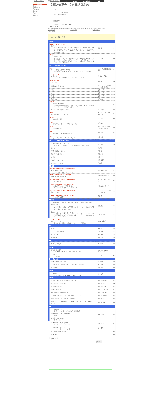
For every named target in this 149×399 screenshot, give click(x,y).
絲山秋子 (100, 244)
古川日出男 (101, 160)
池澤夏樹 (105, 69)
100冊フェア (37, 8)
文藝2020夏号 (96, 30)
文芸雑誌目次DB (87, 1)
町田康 (100, 151)
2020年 (58, 28)
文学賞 (36, 13)
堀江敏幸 (100, 261)
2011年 (94, 28)
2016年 (74, 28)
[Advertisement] (81, 383)
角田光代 (100, 157)
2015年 (78, 28)
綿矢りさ (100, 118)
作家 (35, 6)
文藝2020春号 (51, 31)
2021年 (54, 28)
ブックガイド (76, 1)
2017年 (70, 28)
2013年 (86, 28)
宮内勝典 (100, 206)
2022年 (50, 28)
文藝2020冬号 (51, 30)
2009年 (103, 28)
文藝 (99, 1)
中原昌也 (100, 234)
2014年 (82, 28)
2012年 (90, 28)
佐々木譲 (100, 237)
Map (35, 2)
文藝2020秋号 (73, 30)
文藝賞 (56, 24)
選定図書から (37, 9)
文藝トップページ (53, 26)
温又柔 (100, 196)
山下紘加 (100, 99)
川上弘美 (100, 148)
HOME (65, 1)
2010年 (98, 28)
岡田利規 (100, 154)
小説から (36, 11)
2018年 (66, 28)
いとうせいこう (102, 214)
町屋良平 (100, 231)
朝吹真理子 (101, 267)
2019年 (62, 28)
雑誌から (36, 15)
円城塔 (100, 163)
